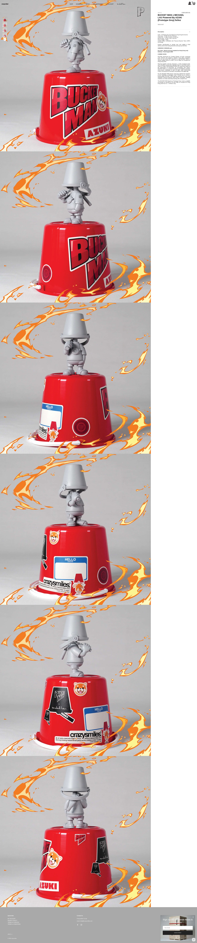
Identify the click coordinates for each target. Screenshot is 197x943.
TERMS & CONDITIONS (14, 924)
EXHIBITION (79, 4)
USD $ (9, 934)
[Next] (5, 39)
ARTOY (88, 4)
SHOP (71, 4)
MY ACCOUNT (110, 4)
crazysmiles (14, 938)
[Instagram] (179, 937)
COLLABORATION (98, 4)
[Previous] (5, 14)
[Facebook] (176, 937)
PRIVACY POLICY (12, 920)
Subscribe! (178, 932)
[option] (4, 19)
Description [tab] (161, 31)
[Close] (193, 917)
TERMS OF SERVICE (13, 922)
